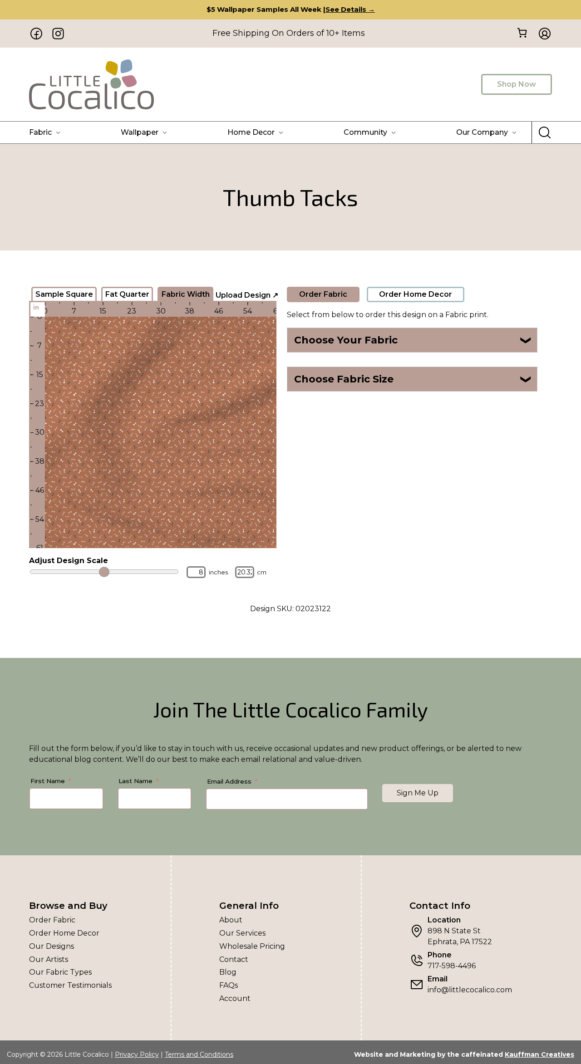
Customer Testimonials (70, 985)
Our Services (242, 933)
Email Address (229, 781)
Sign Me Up (417, 793)
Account (235, 998)
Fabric (40, 132)
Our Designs (51, 946)
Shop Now (516, 84)
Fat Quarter (127, 294)
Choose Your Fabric (413, 340)
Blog (227, 972)
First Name (47, 781)
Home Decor (251, 132)
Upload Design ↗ (247, 295)
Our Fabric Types (60, 972)
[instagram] (58, 33)
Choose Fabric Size (413, 379)
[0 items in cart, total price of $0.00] (522, 33)
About (230, 920)
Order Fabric (323, 294)
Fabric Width (186, 294)
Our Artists (48, 959)
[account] (542, 33)
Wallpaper (139, 132)
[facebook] (36, 33)
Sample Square (64, 294)
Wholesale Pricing (252, 946)
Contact (233, 959)
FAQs (228, 985)
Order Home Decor (415, 294)
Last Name (135, 781)
